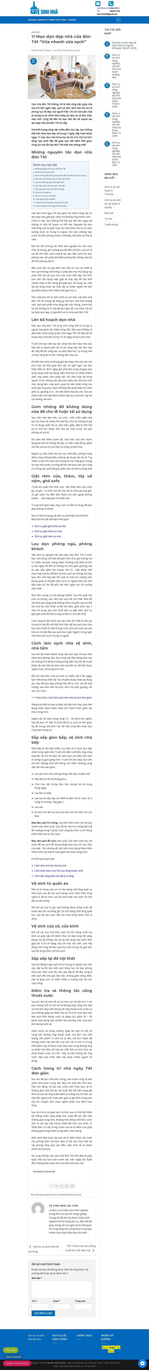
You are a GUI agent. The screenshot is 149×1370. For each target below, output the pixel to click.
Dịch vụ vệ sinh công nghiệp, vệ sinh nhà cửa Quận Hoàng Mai (116, 66)
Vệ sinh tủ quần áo (43, 192)
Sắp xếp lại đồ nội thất (45, 199)
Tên (34, 1301)
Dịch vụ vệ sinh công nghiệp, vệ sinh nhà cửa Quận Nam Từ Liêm (116, 124)
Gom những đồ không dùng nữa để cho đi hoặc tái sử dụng (60, 175)
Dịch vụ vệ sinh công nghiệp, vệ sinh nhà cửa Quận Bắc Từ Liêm (116, 153)
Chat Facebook (13, 1356)
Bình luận (37, 1278)
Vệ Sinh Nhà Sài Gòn (70, 50)
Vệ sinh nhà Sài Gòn (81, 137)
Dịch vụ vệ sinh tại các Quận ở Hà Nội (112, 203)
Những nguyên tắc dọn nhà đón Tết (50, 168)
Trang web (80, 1301)
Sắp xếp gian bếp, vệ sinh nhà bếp (49, 189)
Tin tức (108, 218)
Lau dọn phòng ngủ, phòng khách (49, 182)
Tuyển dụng (111, 224)
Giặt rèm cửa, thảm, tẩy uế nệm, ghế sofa (52, 178)
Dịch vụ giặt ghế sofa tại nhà (50, 526)
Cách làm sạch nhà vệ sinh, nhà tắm (50, 185)
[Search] (118, 20)
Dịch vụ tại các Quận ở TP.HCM (112, 190)
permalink (77, 1194)
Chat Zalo (11, 1349)
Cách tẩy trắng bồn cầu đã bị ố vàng (54, 876)
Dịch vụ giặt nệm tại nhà (47, 536)
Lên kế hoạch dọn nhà (44, 172)
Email (56, 1301)
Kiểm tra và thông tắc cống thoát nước (52, 202)
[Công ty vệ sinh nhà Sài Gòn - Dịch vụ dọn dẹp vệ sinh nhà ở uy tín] (59, 8)
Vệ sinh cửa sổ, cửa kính (45, 195)
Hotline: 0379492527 (17, 1363)
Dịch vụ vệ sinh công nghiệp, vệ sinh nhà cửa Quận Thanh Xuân (116, 95)
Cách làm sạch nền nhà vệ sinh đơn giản (70, 697)
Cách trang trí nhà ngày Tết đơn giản (51, 206)
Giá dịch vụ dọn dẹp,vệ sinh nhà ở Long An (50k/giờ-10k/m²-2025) (124, 45)
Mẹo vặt (35, 32)
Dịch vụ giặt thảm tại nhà (48, 531)
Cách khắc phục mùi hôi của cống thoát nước (58, 870)
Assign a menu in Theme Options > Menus (52, 20)
